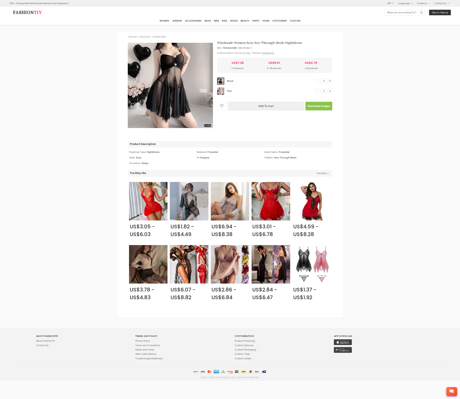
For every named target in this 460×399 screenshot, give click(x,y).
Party (256, 20)
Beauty (245, 20)
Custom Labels (243, 358)
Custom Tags (242, 353)
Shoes (234, 20)
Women (164, 20)
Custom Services (244, 345)
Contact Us (267, 53)
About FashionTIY (45, 340)
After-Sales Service (145, 353)
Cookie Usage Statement (149, 358)
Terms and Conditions (147, 345)
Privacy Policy (142, 340)
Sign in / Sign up (440, 12)
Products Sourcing (245, 340)
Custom (295, 20)
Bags (207, 20)
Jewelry (177, 20)
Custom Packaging (245, 349)
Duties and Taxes (144, 349)
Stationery (279, 20)
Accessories (193, 20)
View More (322, 173)
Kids (224, 20)
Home (266, 20)
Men (216, 20)
